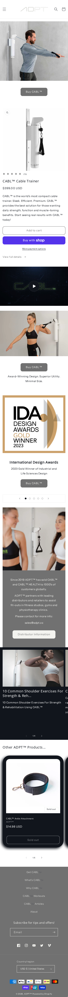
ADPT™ (28, 994)
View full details (12, 256)
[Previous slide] (20, 498)
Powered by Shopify (42, 994)
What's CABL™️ (34, 880)
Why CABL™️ (34, 888)
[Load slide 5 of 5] (42, 498)
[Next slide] (48, 498)
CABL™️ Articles (34, 903)
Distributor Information (34, 634)
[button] (4, 9)
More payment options (34, 248)
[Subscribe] (54, 932)
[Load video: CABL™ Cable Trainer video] (34, 286)
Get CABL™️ (34, 872)
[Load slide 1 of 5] (26, 498)
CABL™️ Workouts (34, 896)
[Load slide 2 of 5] (30, 498)
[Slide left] (26, 736)
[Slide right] (42, 736)
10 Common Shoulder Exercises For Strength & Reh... (33, 693)
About (34, 911)
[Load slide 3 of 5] (34, 498)
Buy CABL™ (34, 91)
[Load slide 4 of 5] (38, 498)
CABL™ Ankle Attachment (19, 818)
